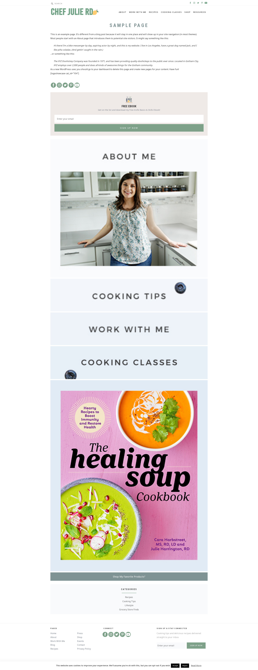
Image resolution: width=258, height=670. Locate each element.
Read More (196, 665)
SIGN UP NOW (196, 645)
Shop (187, 12)
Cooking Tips (129, 601)
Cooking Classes (171, 12)
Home (53, 633)
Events (80, 641)
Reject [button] (184, 665)
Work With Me (137, 12)
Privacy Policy (84, 648)
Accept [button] (175, 665)
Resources (199, 12)
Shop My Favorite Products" (129, 576)
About (122, 12)
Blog (52, 644)
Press (80, 633)
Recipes (153, 12)
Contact (81, 644)
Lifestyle (129, 605)
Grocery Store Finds (129, 609)
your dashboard (102, 69)
